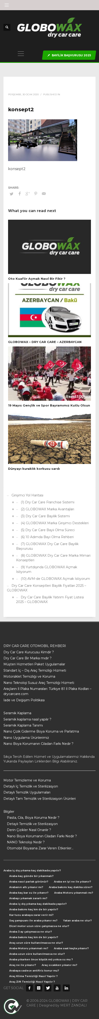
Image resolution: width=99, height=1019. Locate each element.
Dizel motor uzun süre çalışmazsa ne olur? (39, 926)
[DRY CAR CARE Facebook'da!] (29, 987)
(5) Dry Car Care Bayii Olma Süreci (48, 530)
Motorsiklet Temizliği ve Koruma (29, 676)
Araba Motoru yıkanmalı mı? (73, 892)
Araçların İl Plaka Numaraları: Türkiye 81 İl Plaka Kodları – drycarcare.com (47, 691)
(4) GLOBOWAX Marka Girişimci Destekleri (55, 523)
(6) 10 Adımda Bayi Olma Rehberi (47, 537)
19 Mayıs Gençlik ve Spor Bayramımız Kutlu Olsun (49, 405)
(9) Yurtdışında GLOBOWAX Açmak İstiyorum (46, 569)
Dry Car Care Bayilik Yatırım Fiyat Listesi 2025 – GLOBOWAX (50, 599)
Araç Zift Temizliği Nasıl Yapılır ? (32, 981)
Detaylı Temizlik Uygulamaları (26, 792)
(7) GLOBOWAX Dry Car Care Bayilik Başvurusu (47, 546)
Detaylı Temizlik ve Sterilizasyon (32, 824)
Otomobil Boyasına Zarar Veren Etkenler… (40, 848)
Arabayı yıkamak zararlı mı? (28, 898)
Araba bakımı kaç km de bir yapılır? (33, 909)
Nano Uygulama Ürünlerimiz (26, 738)
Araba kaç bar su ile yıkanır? (28, 892)
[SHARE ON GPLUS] (27, 193)
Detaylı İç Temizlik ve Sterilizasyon (30, 786)
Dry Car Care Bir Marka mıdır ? (27, 658)
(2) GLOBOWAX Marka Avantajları (47, 509)
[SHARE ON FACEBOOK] (19, 193)
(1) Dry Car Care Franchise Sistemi (47, 502)
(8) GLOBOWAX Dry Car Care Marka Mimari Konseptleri (53, 557)
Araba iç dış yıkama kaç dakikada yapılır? (32, 870)
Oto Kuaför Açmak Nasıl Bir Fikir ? (36, 278)
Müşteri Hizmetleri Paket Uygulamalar (34, 664)
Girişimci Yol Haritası (27, 495)
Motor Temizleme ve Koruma (27, 780)
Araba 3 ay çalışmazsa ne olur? (30, 931)
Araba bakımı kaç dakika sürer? (70, 887)
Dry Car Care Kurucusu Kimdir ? (28, 652)
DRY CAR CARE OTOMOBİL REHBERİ (34, 646)
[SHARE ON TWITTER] (11, 193)
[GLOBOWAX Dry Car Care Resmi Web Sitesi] (66, 987)
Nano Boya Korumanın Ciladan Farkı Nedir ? (38, 744)
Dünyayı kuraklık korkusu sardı (34, 468)
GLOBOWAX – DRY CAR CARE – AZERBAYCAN (45, 342)
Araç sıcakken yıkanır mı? (59, 965)
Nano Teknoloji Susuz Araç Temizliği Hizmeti (38, 683)
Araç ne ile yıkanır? (22, 965)
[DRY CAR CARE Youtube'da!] (57, 987)
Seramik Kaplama (17, 713)
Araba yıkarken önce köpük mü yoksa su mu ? (41, 959)
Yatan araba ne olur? (77, 920)
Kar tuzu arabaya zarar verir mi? (31, 915)
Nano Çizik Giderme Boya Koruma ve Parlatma (41, 731)
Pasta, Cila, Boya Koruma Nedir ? (33, 818)
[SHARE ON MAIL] (43, 193)
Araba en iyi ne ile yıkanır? (72, 881)
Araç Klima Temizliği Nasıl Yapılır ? (33, 976)
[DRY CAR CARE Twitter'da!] (47, 987)
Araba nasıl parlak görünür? (28, 881)
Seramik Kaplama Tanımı (23, 725)
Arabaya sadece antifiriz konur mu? (34, 970)
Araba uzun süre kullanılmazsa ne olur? (37, 954)
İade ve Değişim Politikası (24, 700)
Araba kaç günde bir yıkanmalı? (31, 876)
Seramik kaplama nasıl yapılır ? (27, 719)
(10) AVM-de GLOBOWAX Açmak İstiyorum (55, 579)
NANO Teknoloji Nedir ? (26, 842)
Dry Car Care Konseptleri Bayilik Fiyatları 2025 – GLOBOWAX (46, 588)
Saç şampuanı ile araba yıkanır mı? (33, 920)
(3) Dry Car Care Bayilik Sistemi (45, 516)
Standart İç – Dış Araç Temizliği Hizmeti (34, 670)
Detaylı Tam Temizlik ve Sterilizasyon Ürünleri (39, 799)
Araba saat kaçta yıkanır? (71, 948)
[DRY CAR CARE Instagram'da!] (38, 987)
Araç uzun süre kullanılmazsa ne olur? (36, 942)
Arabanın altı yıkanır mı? (26, 887)
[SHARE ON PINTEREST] (35, 193)
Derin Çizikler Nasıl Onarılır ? (29, 830)
